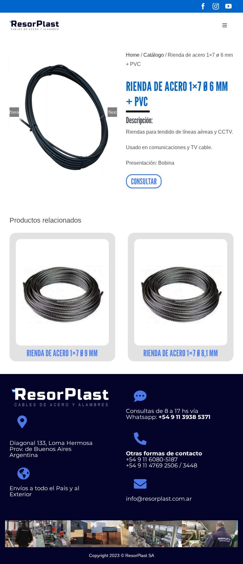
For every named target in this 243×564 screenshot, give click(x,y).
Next (112, 112)
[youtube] (228, 6)
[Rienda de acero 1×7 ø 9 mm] (62, 292)
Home (133, 55)
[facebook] (203, 6)
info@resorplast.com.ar (159, 498)
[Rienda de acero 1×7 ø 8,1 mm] (180, 292)
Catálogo (153, 55)
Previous (14, 112)
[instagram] (216, 6)
